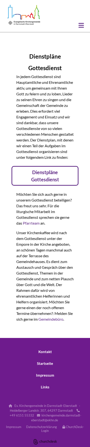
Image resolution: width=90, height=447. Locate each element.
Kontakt (45, 351)
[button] (66, 25)
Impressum (45, 375)
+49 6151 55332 (22, 415)
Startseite (45, 363)
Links (45, 387)
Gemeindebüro (50, 319)
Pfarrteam (31, 223)
